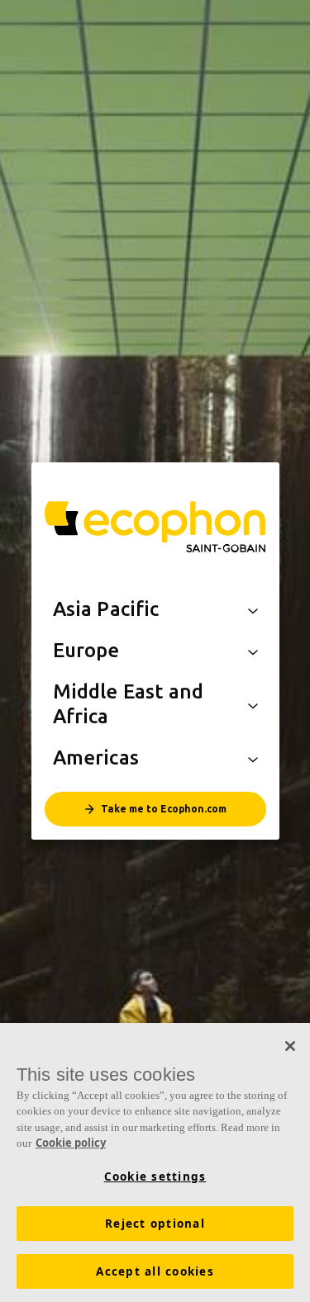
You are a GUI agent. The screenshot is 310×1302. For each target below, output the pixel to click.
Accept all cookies (155, 1271)
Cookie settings (155, 1176)
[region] (155, 1162)
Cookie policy (71, 1142)
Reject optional (155, 1223)
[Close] (290, 1046)
